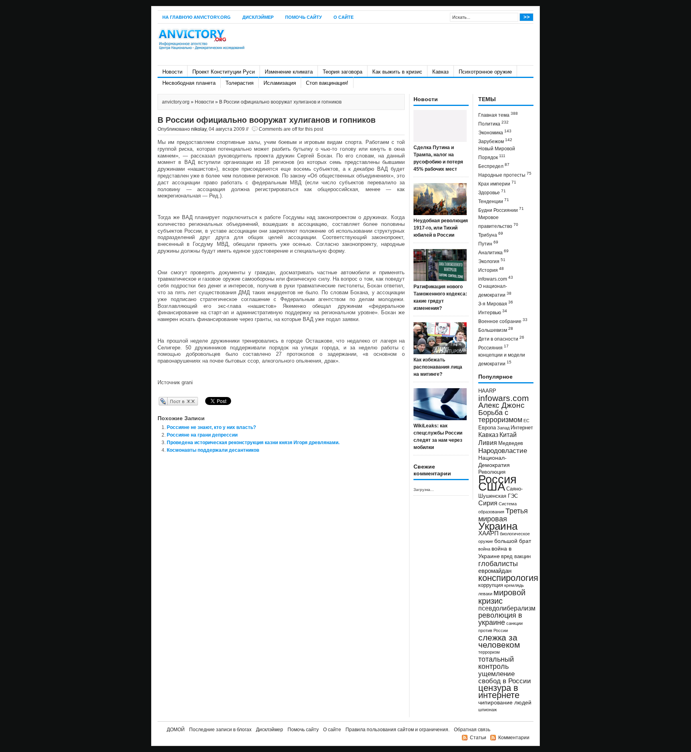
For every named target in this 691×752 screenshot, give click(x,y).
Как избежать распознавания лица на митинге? (437, 367)
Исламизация (280, 83)
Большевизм (495, 329)
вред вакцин (516, 556)
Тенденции (493, 200)
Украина (497, 526)
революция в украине (500, 618)
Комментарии (513, 737)
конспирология (508, 578)
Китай (508, 434)
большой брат (512, 541)
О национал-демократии (494, 290)
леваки (485, 593)
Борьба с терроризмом (500, 416)
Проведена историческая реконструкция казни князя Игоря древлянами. (253, 442)
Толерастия (240, 83)
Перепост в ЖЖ (166, 401)
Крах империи (497, 183)
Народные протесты (504, 174)
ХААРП (488, 533)
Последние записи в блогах (220, 729)
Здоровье (492, 192)
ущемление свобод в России (504, 677)
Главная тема (498, 114)
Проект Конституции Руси (223, 72)
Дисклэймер (258, 17)
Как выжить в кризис (397, 72)
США (491, 486)
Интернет (522, 428)
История (491, 269)
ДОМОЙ (176, 729)
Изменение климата (289, 72)
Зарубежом (495, 141)
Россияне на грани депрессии (202, 435)
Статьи (478, 737)
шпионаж (487, 709)
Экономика (494, 132)
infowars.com (495, 278)
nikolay (198, 129)
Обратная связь (472, 729)
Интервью (492, 312)
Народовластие (502, 451)
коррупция (490, 585)
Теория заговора (342, 72)
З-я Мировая (495, 303)
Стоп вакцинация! (327, 83)
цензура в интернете (498, 691)
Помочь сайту (303, 17)
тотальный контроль (496, 662)
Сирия (487, 503)
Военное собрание (502, 320)
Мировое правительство (498, 222)
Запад (503, 427)
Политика (493, 123)
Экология (491, 260)
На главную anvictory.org (196, 17)
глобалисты (498, 563)
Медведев (510, 443)
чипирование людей (504, 702)
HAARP (487, 391)
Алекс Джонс (501, 405)
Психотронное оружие (485, 72)
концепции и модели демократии (501, 359)
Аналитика (493, 252)
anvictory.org (176, 102)
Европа (487, 428)
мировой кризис (501, 596)
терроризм (489, 652)
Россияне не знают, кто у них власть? (211, 427)
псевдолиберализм (506, 608)
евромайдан (494, 571)
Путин (488, 243)
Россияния (493, 347)
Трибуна (490, 234)
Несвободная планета (189, 83)
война (484, 549)
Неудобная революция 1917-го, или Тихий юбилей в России (440, 228)
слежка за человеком (499, 641)
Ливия (487, 442)
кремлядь (514, 585)
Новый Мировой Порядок (496, 153)
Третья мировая (503, 515)
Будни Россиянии (501, 209)
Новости (172, 72)
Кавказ (440, 72)
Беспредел (493, 165)
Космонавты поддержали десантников (213, 450)
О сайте (343, 17)
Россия (497, 479)
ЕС (526, 420)
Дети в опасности (501, 338)
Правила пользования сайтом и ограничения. (397, 729)
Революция (491, 472)
